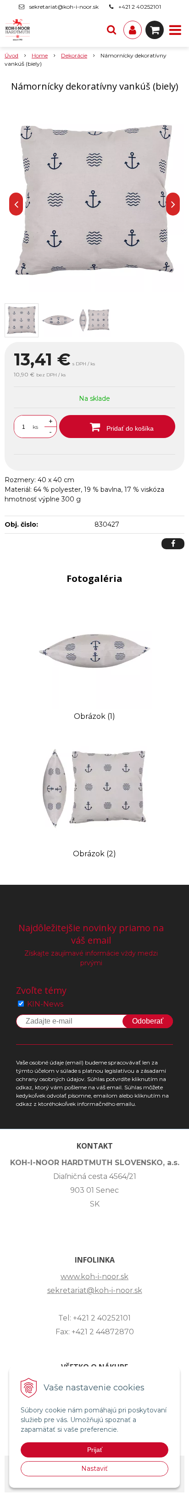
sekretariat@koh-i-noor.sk (64, 6)
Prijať (94, 1449)
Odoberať (147, 1021)
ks (35, 426)
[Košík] (154, 30)
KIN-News (45, 1004)
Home (40, 55)
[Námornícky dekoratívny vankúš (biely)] (94, 202)
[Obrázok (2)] (94, 788)
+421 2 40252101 (139, 6)
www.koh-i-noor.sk (94, 1276)
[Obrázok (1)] (94, 651)
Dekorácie (74, 55)
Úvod (11, 55)
